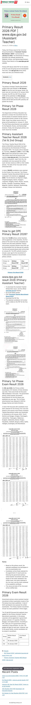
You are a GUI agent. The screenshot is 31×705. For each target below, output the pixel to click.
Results (6, 651)
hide (10, 77)
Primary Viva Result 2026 (15, 272)
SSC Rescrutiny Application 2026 (13, 668)
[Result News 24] (9, 2)
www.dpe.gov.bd (11, 290)
